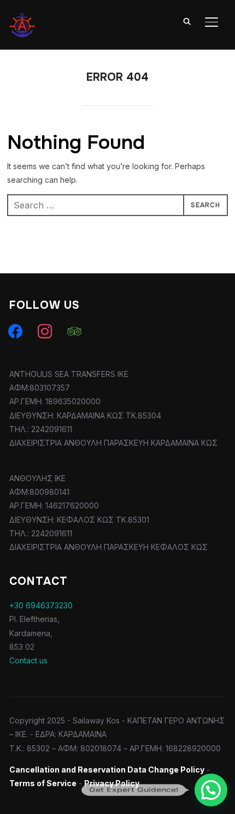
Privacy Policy (111, 783)
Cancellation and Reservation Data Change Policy (106, 769)
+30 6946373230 (41, 605)
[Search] (187, 21)
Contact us (28, 660)
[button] (211, 790)
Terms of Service (43, 783)
